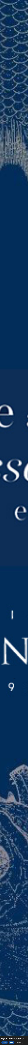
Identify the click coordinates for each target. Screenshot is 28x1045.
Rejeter (11, 1042)
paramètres (22, 1039)
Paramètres (19, 1042)
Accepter (5, 1042)
